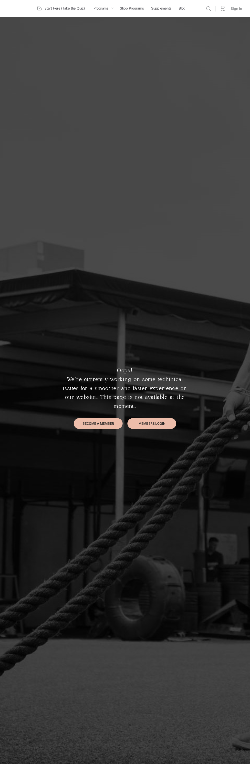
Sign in (236, 8)
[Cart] (222, 8)
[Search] (208, 8)
